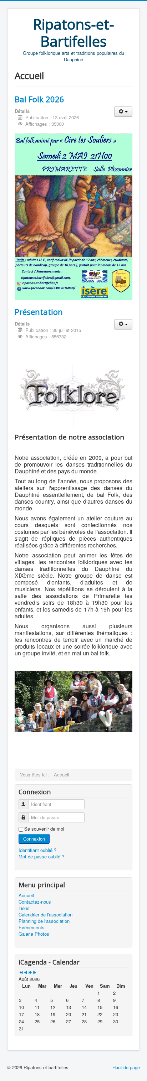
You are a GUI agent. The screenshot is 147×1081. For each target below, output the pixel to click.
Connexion (34, 838)
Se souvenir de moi (44, 829)
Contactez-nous (35, 902)
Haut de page (126, 1067)
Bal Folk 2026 (39, 99)
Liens (24, 908)
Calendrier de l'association (45, 914)
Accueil (26, 895)
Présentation (39, 311)
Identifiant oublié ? (37, 850)
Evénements (32, 927)
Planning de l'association (44, 921)
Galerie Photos (34, 934)
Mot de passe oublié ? (41, 856)
